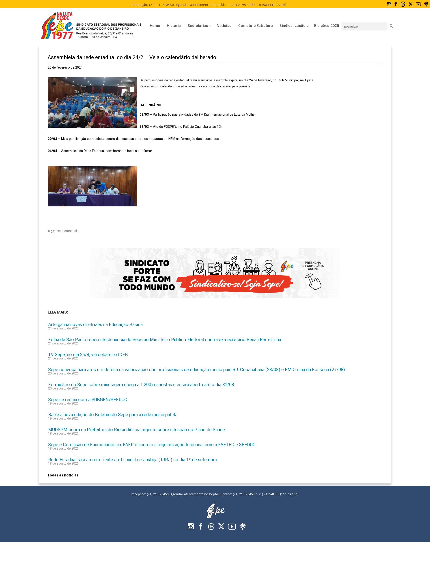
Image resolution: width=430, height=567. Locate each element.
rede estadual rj (68, 231)
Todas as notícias (62, 475)
